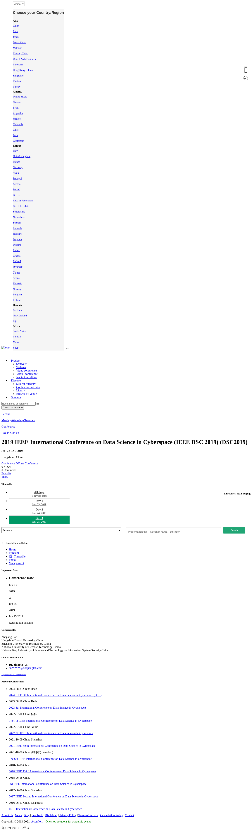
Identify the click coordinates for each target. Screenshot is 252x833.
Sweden (17, 222)
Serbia (16, 278)
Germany (18, 167)
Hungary (17, 233)
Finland (17, 261)
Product (15, 360)
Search (234, 530)
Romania (17, 228)
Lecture (5, 414)
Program (14, 552)
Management (16, 563)
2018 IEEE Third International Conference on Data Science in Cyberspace (52, 771)
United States (20, 96)
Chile (15, 129)
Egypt (16, 347)
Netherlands (19, 217)
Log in (5, 432)
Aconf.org (37, 821)
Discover (16, 380)
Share (4, 476)
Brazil (16, 107)
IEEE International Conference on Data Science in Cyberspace (45, 809)
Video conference (26, 370)
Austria (16, 184)
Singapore (18, 75)
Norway (17, 289)
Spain (16, 173)
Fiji (15, 321)
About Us (7, 815)
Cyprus (16, 272)
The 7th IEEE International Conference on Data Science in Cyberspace (50, 720)
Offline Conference (27, 463)
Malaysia (17, 48)
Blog (27, 815)
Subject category (26, 383)
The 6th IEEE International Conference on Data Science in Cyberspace (50, 758)
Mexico (17, 118)
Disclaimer (51, 815)
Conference (8, 426)
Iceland (16, 300)
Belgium (17, 239)
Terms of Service (88, 815)
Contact (129, 815)
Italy (15, 150)
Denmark (18, 267)
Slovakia (17, 283)
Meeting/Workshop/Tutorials (18, 420)
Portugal (17, 178)
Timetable (19, 556)
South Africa (19, 331)
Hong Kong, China (23, 70)
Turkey (16, 86)
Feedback (37, 815)
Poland (16, 189)
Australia (17, 310)
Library (20, 390)
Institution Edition (26, 377)
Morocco (17, 342)
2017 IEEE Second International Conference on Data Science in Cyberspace (53, 796)
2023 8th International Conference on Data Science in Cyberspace (47, 707)
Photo (12, 559)
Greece (16, 195)
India (15, 31)
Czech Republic (21, 206)
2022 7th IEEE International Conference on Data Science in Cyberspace (51, 733)
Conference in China (28, 387)
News (18, 815)
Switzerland (19, 211)
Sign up (14, 432)
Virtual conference (27, 373)
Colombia (18, 124)
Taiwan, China (20, 53)
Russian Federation (23, 200)
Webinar (21, 367)
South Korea (19, 42)
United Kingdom (21, 156)
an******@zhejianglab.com (25, 668)
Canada (16, 102)
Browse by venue (26, 393)
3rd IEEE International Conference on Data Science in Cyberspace (48, 783)
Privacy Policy (67, 815)
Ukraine (17, 244)
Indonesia (18, 64)
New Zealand (20, 315)
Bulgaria (17, 294)
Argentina (18, 113)
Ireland (16, 250)
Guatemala (18, 141)
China (16, 26)
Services (16, 397)
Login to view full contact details (13, 675)
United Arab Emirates (24, 59)
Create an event (12, 407)
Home (12, 549)
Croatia (16, 256)
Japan (16, 37)
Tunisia (17, 336)
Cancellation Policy (111, 815)
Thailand (17, 81)
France (16, 162)
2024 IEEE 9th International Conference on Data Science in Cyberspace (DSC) (55, 695)
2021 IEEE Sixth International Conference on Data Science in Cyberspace (52, 745)
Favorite (6, 473)
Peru (15, 135)
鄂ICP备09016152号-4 (15, 827)
